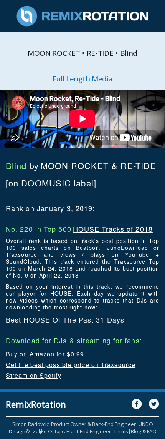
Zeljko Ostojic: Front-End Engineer (72, 431)
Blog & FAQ (144, 431)
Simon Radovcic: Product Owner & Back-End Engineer (74, 424)
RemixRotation (36, 404)
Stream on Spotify (33, 375)
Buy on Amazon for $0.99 (45, 353)
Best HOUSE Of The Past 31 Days (65, 319)
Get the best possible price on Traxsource (70, 364)
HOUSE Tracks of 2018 (113, 229)
